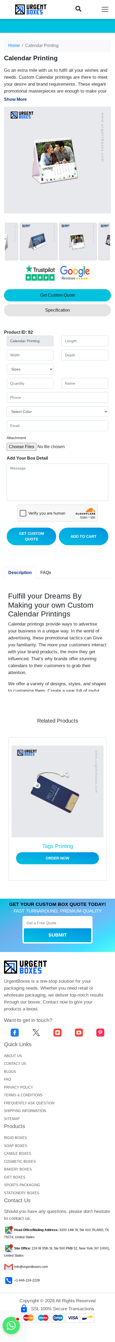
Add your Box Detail (27, 458)
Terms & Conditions (23, 1095)
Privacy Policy (18, 1087)
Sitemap (12, 1119)
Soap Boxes (15, 1146)
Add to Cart (84, 536)
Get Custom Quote (31, 536)
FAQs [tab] (45, 572)
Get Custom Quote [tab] (57, 295)
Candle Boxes (17, 1154)
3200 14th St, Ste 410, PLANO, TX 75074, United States (56, 1233)
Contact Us (15, 1064)
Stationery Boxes (21, 1193)
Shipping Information (25, 1111)
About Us (13, 1056)
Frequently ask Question (29, 1103)
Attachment (16, 438)
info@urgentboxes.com (30, 1267)
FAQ (7, 1079)
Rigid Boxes (15, 1138)
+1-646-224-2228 (26, 1280)
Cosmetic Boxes (20, 1162)
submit (57, 935)
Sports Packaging (22, 1185)
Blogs (10, 1072)
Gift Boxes (14, 1177)
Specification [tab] (57, 310)
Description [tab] (20, 572)
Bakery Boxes (18, 1169)
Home (14, 45)
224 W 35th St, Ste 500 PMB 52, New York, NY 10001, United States (57, 1252)
